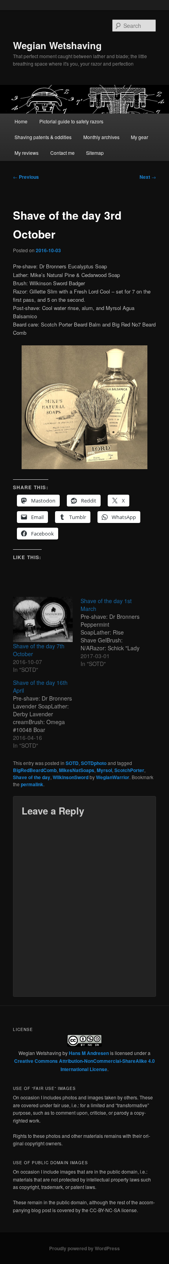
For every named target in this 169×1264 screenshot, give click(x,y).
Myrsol (104, 770)
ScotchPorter (129, 770)
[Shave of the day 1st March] (114, 632)
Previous (26, 176)
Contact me (62, 152)
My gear (139, 137)
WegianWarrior (112, 777)
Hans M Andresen (89, 1053)
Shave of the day (31, 777)
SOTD (72, 763)
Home (21, 121)
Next (148, 176)
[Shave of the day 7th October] (43, 619)
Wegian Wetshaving (57, 45)
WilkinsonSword (70, 777)
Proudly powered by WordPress (84, 1248)
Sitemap (95, 152)
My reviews (27, 152)
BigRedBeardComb (35, 770)
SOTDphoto (94, 763)
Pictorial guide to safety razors (71, 121)
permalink (32, 784)
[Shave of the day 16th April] (47, 714)
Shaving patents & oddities (43, 137)
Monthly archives (101, 137)
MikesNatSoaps (76, 770)
